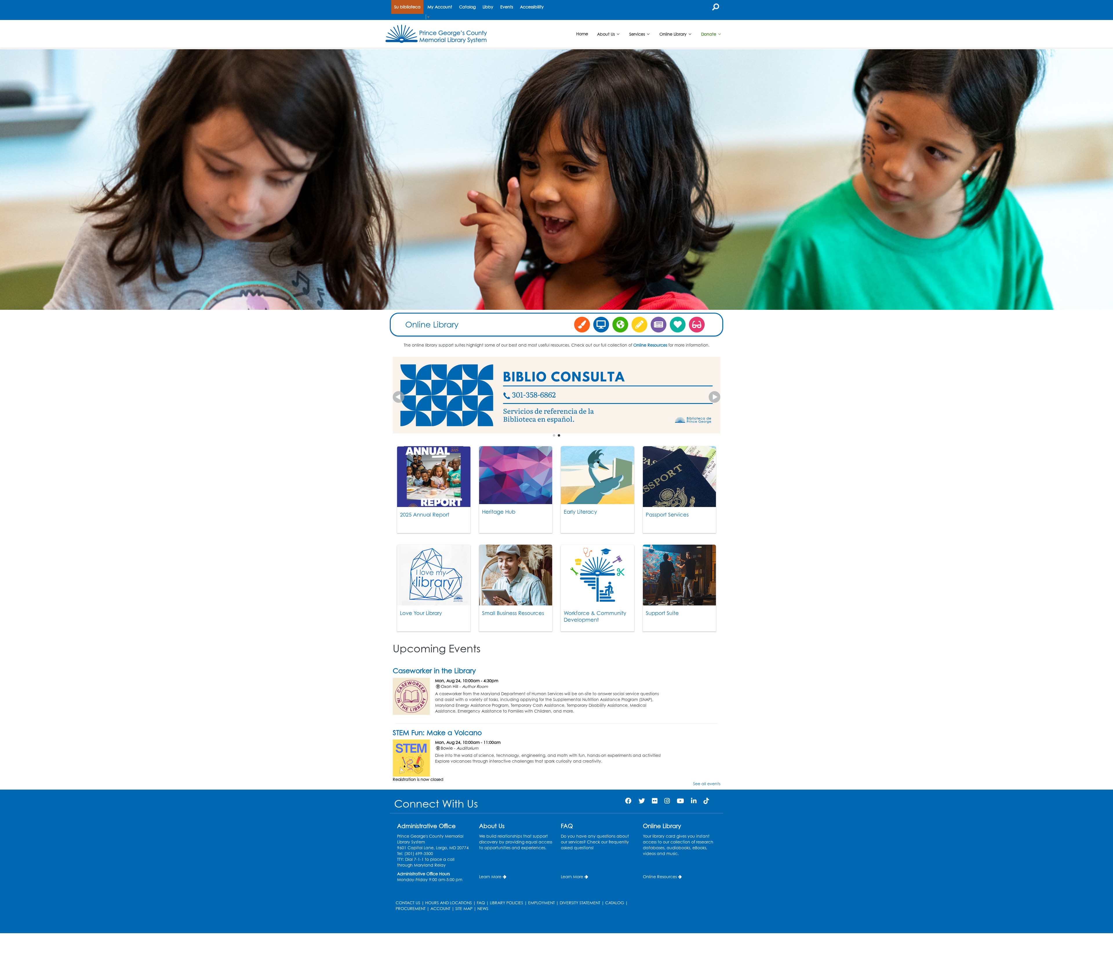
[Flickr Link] (654, 801)
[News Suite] (658, 323)
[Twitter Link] (642, 801)
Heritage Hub (498, 511)
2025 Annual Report (424, 514)
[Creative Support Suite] (582, 323)
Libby (488, 6)
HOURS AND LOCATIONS (448, 902)
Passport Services (667, 514)
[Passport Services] (679, 476)
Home (582, 33)
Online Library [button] (673, 33)
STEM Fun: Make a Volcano (437, 732)
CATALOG (614, 902)
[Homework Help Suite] (639, 323)
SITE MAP (463, 908)
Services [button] (637, 33)
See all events (706, 783)
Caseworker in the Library (434, 670)
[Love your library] (433, 575)
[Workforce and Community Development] (597, 575)
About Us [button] (606, 33)
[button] (398, 397)
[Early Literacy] (597, 475)
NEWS (482, 908)
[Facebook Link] (628, 801)
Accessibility (532, 6)
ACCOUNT (440, 908)
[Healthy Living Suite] (678, 323)
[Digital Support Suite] (601, 323)
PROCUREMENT (410, 908)
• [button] (554, 435)
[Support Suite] (679, 575)
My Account (440, 6)
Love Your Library (421, 613)
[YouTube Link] (680, 801)
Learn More (490, 876)
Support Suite (662, 613)
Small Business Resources (513, 613)
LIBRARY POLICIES (506, 902)
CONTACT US (408, 902)
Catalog (467, 6)
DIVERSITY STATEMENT (580, 902)
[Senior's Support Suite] (697, 323)
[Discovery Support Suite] (620, 323)
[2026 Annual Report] (433, 476)
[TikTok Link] (706, 801)
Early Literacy (580, 511)
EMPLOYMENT (541, 902)
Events (506, 6)
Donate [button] (709, 33)
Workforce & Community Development (595, 616)
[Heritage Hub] (516, 475)
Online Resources (660, 876)
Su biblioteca (407, 6)
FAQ (481, 902)
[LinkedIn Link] (693, 801)
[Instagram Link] (667, 801)
